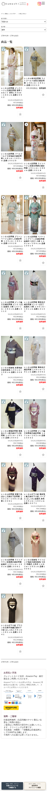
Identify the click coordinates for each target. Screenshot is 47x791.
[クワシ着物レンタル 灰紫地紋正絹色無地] (12, 350)
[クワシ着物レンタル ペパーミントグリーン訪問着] (35, 214)
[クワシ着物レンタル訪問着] (35, 350)
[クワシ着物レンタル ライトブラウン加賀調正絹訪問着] (12, 542)
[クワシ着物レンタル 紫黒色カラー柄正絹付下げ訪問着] (12, 414)
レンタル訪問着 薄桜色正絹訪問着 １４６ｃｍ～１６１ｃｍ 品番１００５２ (34, 369)
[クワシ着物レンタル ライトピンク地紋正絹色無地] (35, 542)
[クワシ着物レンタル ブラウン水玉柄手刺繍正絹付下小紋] (12, 608)
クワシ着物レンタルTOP (8, 13)
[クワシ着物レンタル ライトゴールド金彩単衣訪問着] (35, 61)
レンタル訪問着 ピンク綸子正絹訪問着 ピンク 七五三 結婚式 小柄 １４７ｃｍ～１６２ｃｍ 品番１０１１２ (12, 306)
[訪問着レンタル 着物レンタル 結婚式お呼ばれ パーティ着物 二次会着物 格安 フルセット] (12, 136)
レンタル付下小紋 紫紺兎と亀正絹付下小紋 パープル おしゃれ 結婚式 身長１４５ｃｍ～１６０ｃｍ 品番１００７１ (34, 498)
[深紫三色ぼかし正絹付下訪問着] (12, 477)
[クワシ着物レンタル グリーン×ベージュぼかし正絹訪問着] (12, 214)
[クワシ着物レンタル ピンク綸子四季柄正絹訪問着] (35, 414)
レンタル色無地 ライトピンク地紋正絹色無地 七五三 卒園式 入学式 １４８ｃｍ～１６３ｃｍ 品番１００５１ (34, 564)
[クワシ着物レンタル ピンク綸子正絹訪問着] (12, 285)
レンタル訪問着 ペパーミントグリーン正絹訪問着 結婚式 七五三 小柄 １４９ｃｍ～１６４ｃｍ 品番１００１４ (34, 241)
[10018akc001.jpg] (35, 141)
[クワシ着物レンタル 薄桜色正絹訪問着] (35, 285)
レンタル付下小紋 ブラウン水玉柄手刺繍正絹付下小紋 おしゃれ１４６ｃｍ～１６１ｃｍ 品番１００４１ (11, 629)
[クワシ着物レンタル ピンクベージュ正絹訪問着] (12, 66)
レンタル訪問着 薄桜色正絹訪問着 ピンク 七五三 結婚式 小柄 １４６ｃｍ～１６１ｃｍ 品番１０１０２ (35, 306)
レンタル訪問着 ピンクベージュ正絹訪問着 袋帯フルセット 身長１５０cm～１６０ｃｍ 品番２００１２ (11, 92)
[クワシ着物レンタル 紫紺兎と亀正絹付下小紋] (35, 477)
